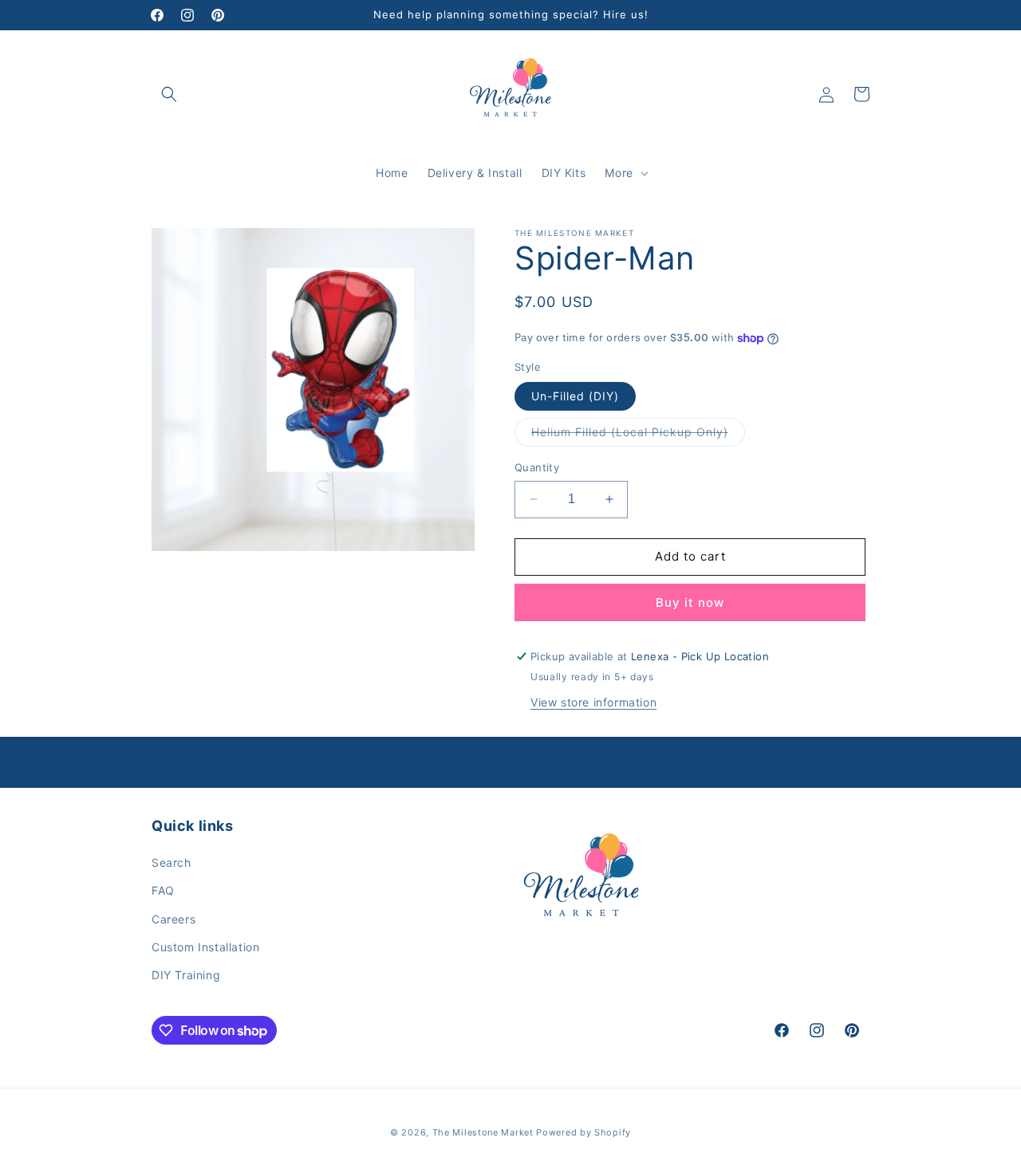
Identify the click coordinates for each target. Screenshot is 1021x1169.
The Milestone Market (483, 1132)
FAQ (163, 890)
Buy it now (690, 602)
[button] (169, 94)
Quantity (536, 467)
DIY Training (186, 975)
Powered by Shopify (583, 1132)
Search (171, 862)
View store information (593, 702)
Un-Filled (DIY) (575, 396)
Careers (173, 919)
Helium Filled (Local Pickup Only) (638, 435)
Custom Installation (205, 947)
